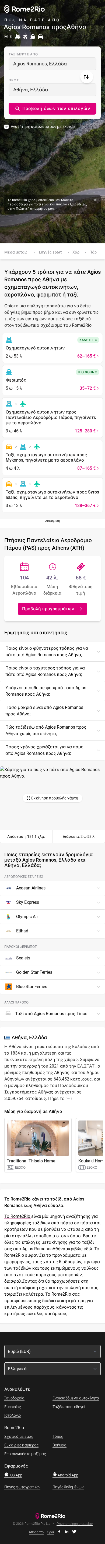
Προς (14, 80)
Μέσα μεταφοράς (20, 252)
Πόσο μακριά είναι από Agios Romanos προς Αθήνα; (44, 710)
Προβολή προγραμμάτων (48, 608)
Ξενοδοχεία (14, 1398)
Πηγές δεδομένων (68, 1487)
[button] (52, 109)
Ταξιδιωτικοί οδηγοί (68, 1407)
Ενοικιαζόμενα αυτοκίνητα (75, 1398)
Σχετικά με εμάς (18, 1436)
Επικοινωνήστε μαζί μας (25, 1454)
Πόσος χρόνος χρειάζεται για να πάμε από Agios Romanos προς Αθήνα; (44, 750)
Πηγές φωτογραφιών (22, 1487)
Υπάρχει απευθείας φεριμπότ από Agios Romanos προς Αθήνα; (45, 691)
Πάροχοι (96, 252)
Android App (67, 1475)
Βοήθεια (59, 1445)
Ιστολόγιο (12, 1415)
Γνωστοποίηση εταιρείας (75, 1524)
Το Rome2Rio (17, 1216)
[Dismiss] (95, 200)
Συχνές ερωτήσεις (55, 252)
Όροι (50, 1532)
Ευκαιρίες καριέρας (21, 1445)
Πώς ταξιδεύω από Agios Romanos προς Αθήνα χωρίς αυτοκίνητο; (45, 730)
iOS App (15, 1475)
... (68, 1098)
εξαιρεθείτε (77, 204)
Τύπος (57, 1436)
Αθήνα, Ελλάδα (30, 89)
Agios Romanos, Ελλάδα (40, 63)
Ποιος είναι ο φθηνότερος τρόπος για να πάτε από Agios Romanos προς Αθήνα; (46, 651)
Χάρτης (79, 252)
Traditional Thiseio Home (31, 1160)
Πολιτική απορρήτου (31, 209)
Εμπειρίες (12, 1407)
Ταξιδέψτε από (23, 54)
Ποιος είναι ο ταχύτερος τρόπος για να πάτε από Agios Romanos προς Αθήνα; (45, 671)
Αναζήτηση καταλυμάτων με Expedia (43, 126)
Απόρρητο (36, 1532)
